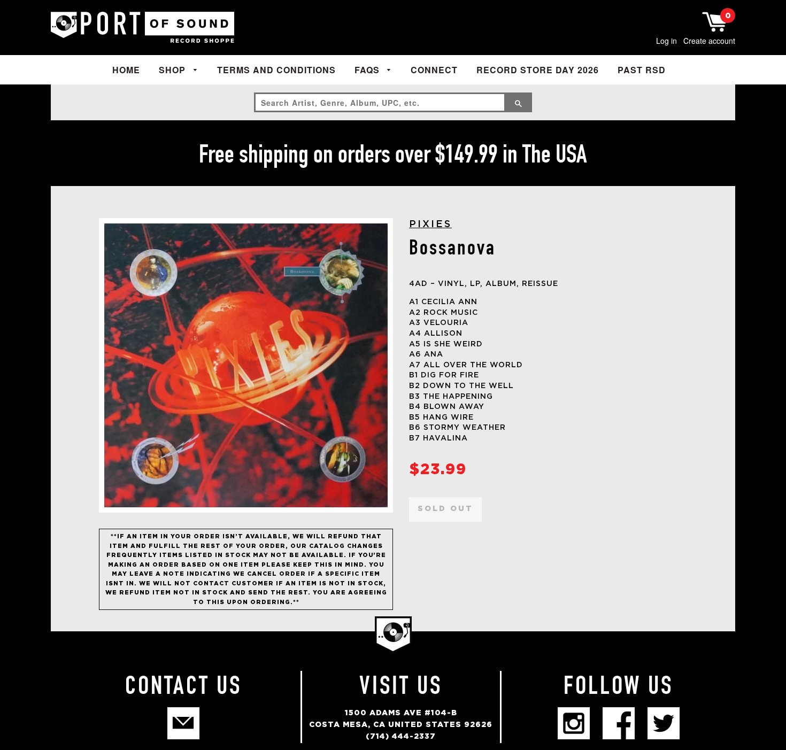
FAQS (368, 70)
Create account (709, 40)
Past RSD (642, 70)
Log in (666, 40)
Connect (434, 70)
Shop (173, 70)
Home (126, 70)
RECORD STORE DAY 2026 (537, 70)
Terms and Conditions (276, 70)
